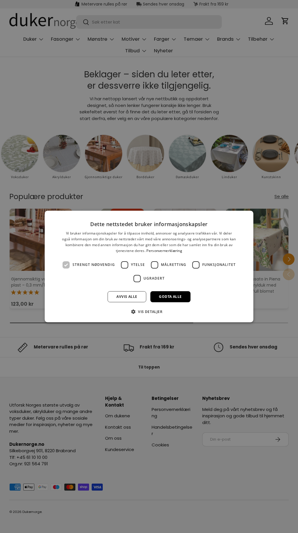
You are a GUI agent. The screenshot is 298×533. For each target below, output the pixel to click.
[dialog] (149, 266)
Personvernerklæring (164, 250)
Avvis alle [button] (126, 296)
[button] (149, 311)
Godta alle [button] (170, 296)
